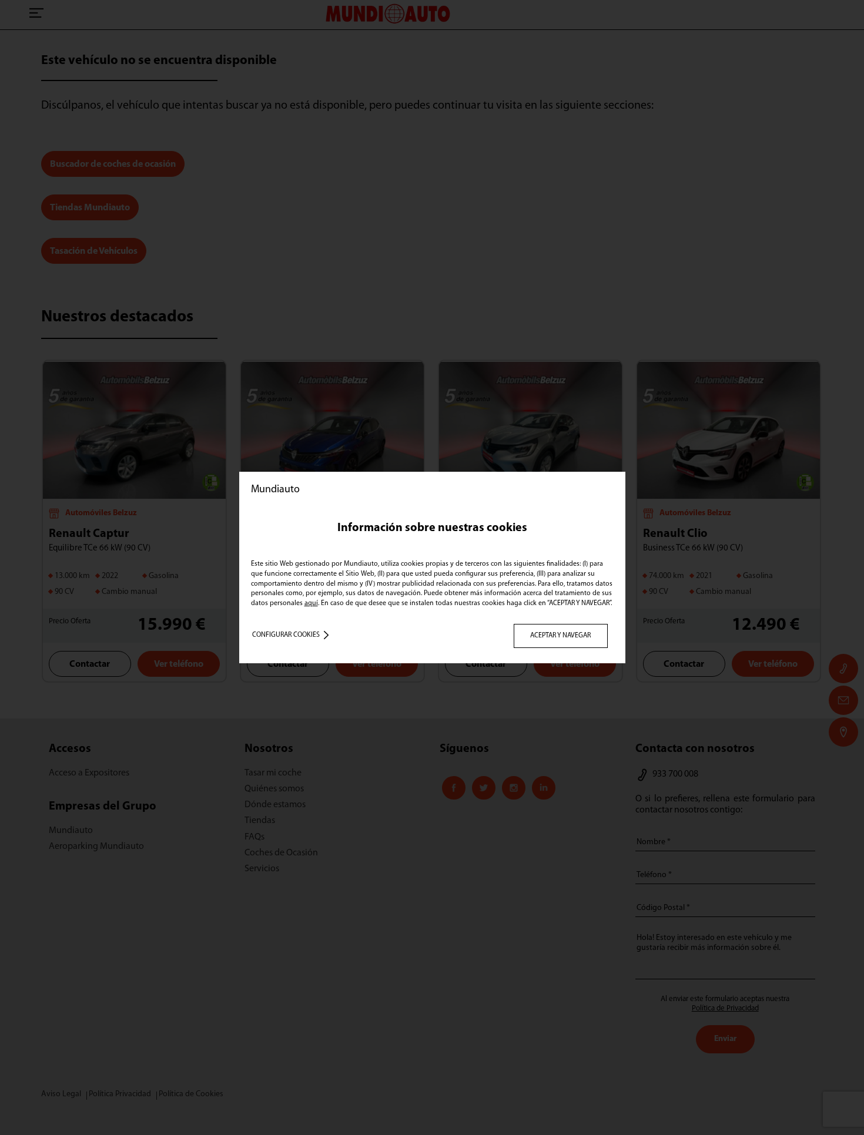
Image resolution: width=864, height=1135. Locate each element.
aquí (311, 603)
